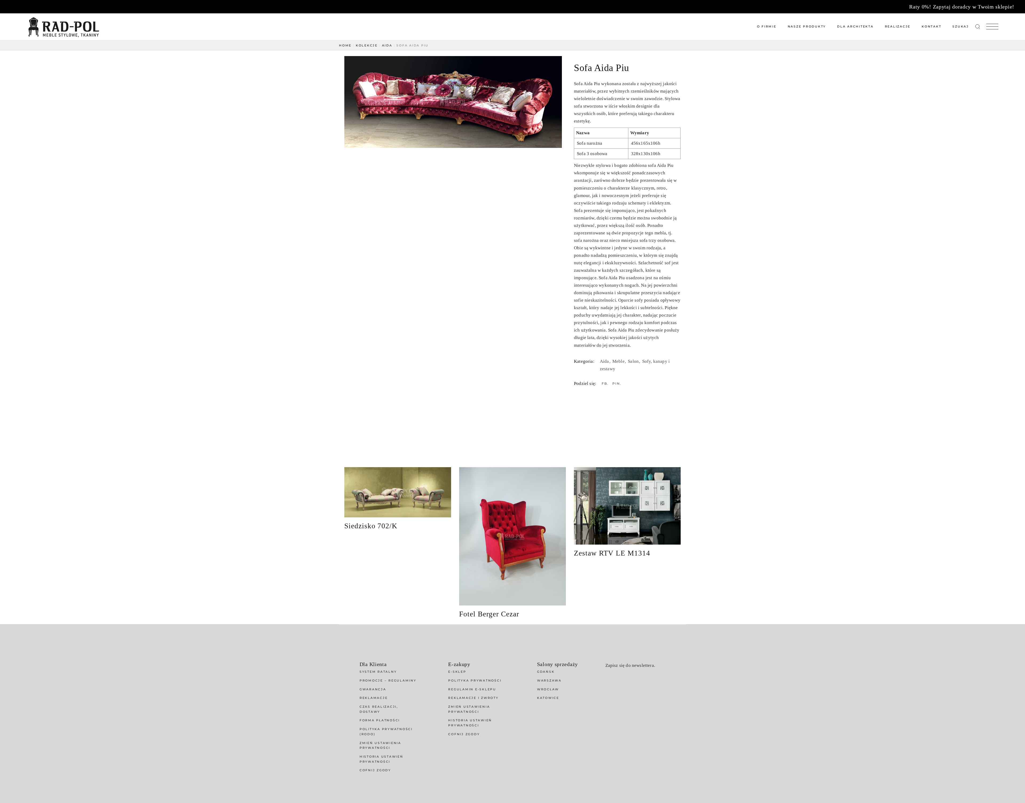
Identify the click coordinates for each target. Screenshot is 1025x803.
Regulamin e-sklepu (472, 689)
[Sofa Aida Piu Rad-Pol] (453, 102)
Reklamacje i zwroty (473, 698)
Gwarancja (373, 689)
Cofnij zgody (375, 770)
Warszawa (549, 680)
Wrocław (548, 689)
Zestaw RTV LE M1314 (612, 553)
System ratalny (378, 672)
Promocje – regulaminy (388, 680)
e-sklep (457, 672)
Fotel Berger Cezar (489, 614)
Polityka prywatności (474, 680)
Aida (605, 361)
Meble (619, 361)
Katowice (548, 698)
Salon (634, 361)
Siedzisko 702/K (370, 526)
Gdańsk (546, 672)
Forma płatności (380, 720)
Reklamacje (374, 698)
